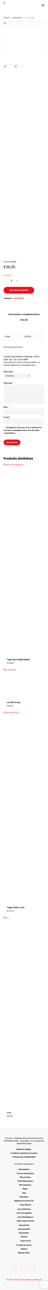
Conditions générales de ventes (24, 1153)
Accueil (6, 18)
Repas (25, 1189)
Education (24, 1197)
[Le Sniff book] (24, 682)
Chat (24, 1193)
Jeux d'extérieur (24, 1209)
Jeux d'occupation (24, 1213)
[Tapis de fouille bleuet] (24, 559)
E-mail (7, 417)
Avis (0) (24, 320)
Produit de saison (24, 1245)
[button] (16, 664)
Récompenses (25, 1185)
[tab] (24, 314)
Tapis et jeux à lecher (25, 1221)
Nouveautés (24, 1233)
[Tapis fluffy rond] (24, 807)
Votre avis (8, 383)
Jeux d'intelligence (25, 1217)
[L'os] (24, 1012)
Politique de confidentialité (24, 1157)
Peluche (24, 1237)
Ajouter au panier (18, 290)
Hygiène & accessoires (24, 1201)
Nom (6, 407)
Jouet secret (25, 1241)
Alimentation (24, 1169)
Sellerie (24, 1249)
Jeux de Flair (17, 18)
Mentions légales (24, 1149)
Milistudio (38, 1280)
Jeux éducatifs (24, 1229)
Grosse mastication (25, 1173)
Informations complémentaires (24, 314)
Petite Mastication (25, 1181)
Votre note (9, 372)
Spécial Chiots (24, 1253)
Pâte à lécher (25, 1177)
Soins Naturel (25, 1205)
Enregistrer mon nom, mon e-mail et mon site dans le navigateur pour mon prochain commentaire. (23, 430)
